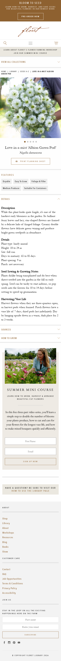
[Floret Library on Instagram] (9, 643)
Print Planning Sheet (32, 161)
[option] (30, 107)
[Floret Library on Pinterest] (14, 643)
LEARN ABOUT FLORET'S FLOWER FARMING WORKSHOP (30, 50)
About (5, 528)
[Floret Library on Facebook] (4, 643)
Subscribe (30, 635)
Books (5, 547)
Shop (5, 518)
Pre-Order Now (31, 16)
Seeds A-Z (24, 71)
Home (3, 71)
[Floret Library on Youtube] (19, 643)
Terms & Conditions (12, 583)
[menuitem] (30, 62)
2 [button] (27, 142)
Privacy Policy (9, 588)
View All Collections (13, 62)
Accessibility (9, 593)
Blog (4, 542)
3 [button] (30, 142)
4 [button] (33, 142)
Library (13, 71)
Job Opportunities (12, 579)
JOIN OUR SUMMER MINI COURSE (30, 53)
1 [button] (25, 142)
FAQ (4, 574)
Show (5, 551)
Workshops (8, 532)
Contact (6, 569)
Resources (7, 537)
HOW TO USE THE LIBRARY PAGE (31, 490)
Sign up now (30, 461)
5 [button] (36, 142)
